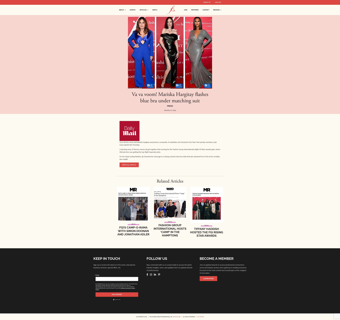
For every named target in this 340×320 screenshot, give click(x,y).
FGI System (200, 316)
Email (97, 275)
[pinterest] (159, 274)
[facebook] (147, 274)
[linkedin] (155, 274)
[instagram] (151, 274)
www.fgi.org (177, 316)
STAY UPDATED (117, 294)
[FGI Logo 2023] (170, 6)
